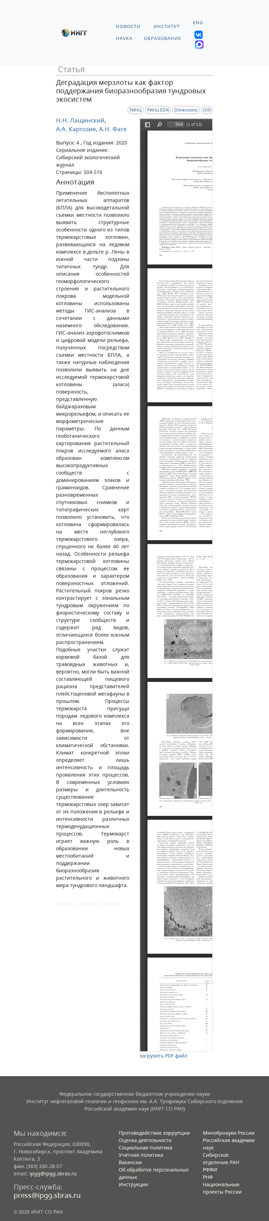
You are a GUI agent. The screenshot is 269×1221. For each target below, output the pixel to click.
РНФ (208, 1177)
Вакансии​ (130, 1162)
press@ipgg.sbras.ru (47, 1195)
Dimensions (186, 110)
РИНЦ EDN (158, 110)
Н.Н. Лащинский (80, 120)
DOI (207, 110)
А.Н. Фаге (112, 129)
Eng (198, 23)
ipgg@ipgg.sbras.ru (53, 1173)
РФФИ (210, 1169)
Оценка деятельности (145, 1140)
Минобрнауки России (229, 1132)
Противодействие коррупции (154, 1132)
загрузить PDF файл (163, 1055)
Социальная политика (145, 1147)
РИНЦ (136, 110)
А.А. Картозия (76, 129)
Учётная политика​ (141, 1155)
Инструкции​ (133, 1184)
